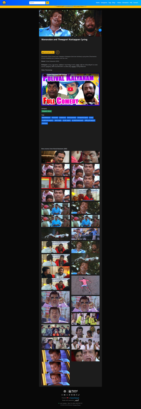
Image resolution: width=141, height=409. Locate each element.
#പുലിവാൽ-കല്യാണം (47, 120)
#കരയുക (44, 123)
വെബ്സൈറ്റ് (68, 6)
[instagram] (62, 395)
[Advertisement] (66, 45)
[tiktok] (79, 395)
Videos (119, 3)
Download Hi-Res (49, 52)
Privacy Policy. (76, 405)
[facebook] (72, 395)
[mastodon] (69, 395)
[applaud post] (57, 52)
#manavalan (55, 117)
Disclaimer (125, 3)
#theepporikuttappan (83, 117)
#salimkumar (62, 117)
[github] (76, 395)
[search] (47, 2)
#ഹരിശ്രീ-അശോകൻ (77, 120)
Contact (135, 3)
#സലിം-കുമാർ (66, 120)
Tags (109, 3)
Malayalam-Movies (46, 111)
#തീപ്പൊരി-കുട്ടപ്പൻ (90, 120)
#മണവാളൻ (58, 120)
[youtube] (64, 395)
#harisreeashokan (71, 117)
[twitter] (67, 395)
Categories (104, 3)
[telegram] (74, 395)
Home (98, 3)
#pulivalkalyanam (46, 117)
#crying (91, 117)
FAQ (131, 3)
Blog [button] (113, 3)
